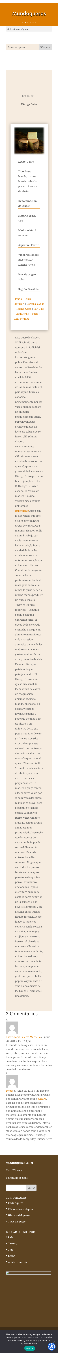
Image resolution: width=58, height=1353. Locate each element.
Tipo (10, 1249)
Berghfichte (22, 510)
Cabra (28, 299)
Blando (18, 299)
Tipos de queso (17, 1221)
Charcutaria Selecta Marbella (23, 1037)
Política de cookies (17, 1177)
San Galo (39, 308)
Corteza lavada (35, 303)
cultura (41, 1098)
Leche (11, 1256)
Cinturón (19, 303)
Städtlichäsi (22, 313)
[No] (54, 1341)
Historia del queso (19, 1215)
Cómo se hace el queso (21, 1209)
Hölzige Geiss (23, 308)
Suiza (35, 313)
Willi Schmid (21, 318)
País (10, 1237)
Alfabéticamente (18, 1262)
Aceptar (30, 1348)
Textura (12, 1243)
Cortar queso (15, 1203)
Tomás (9, 1090)
